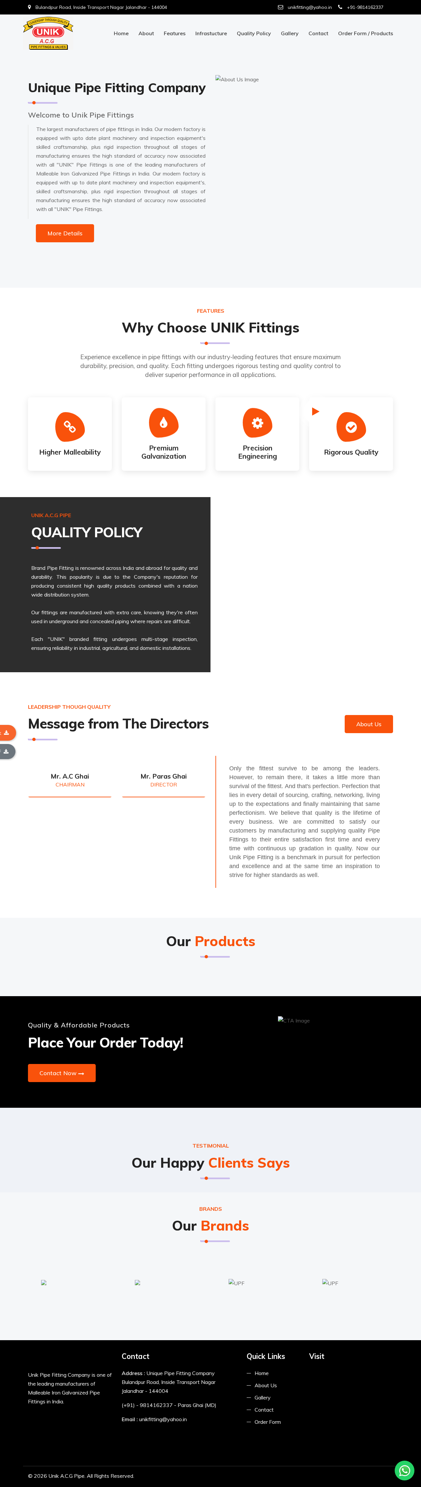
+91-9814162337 (365, 7)
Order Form (268, 1422)
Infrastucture (211, 33)
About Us (369, 724)
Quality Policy (254, 33)
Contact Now (58, 1073)
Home (121, 33)
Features (175, 33)
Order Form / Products (365, 33)
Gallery (290, 33)
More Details (65, 233)
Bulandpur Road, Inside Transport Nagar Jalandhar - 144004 (100, 7)
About (146, 33)
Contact (318, 33)
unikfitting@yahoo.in (309, 7)
